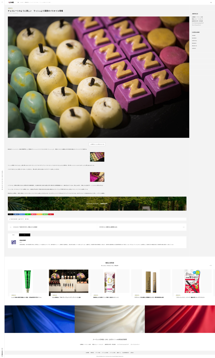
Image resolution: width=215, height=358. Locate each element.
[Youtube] (2, 352)
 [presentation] (210, 265)
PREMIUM (194, 43)
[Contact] (2, 354)
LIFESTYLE (194, 40)
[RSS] (2, 355)
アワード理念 (97, 352)
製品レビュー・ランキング (97, 344)
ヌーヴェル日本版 (105, 352)
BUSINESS (194, 38)
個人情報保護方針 (126, 352)
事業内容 (92, 352)
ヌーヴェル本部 (112, 352)
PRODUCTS (194, 45)
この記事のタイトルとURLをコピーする (97, 144)
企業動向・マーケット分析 (85, 344)
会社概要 (87, 352)
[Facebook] (2, 351)
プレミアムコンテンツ (196, 25)
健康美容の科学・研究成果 (110, 344)
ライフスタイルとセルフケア (198, 23)
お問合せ (132, 352)
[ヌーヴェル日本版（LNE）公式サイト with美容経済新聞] (11, 2)
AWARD (193, 35)
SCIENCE (194, 48)
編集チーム (119, 352)
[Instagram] (2, 348)
